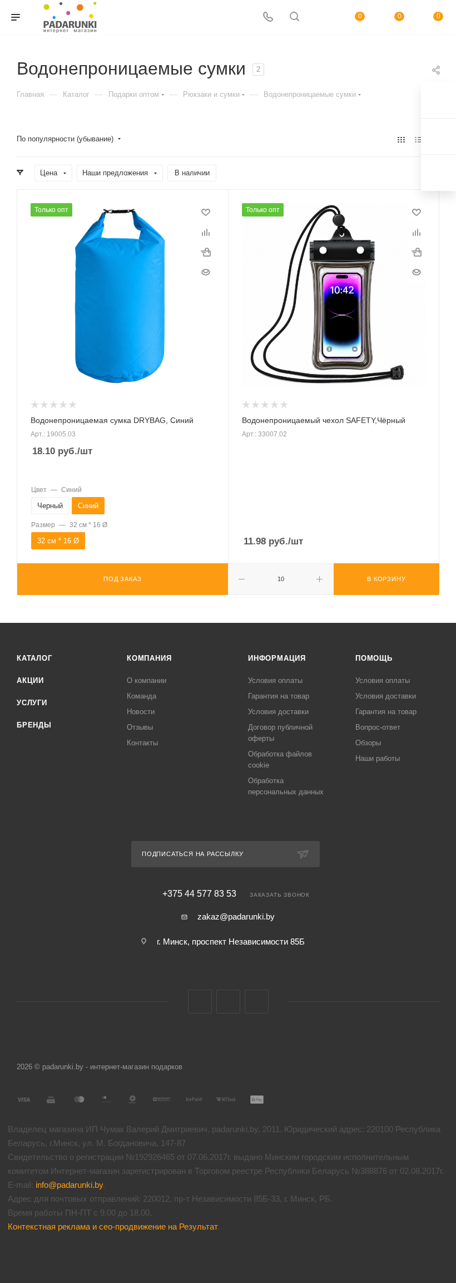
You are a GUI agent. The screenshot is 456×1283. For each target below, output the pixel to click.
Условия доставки (278, 711)
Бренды (34, 725)
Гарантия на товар (278, 696)
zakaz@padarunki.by (236, 916)
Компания (149, 658)
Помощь (374, 658)
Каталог (34, 658)
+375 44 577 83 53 (199, 893)
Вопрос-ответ (377, 727)
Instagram (257, 1002)
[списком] (418, 139)
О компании (146, 680)
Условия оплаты (275, 680)
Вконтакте (200, 1002)
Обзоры (368, 743)
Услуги (32, 703)
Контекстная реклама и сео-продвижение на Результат (112, 1226)
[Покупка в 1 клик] (206, 252)
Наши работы (377, 758)
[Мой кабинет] (321, 17)
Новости (141, 711)
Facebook (228, 1002)
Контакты (142, 743)
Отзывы (140, 727)
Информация (277, 658)
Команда (141, 696)
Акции (30, 680)
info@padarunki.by (69, 1184)
